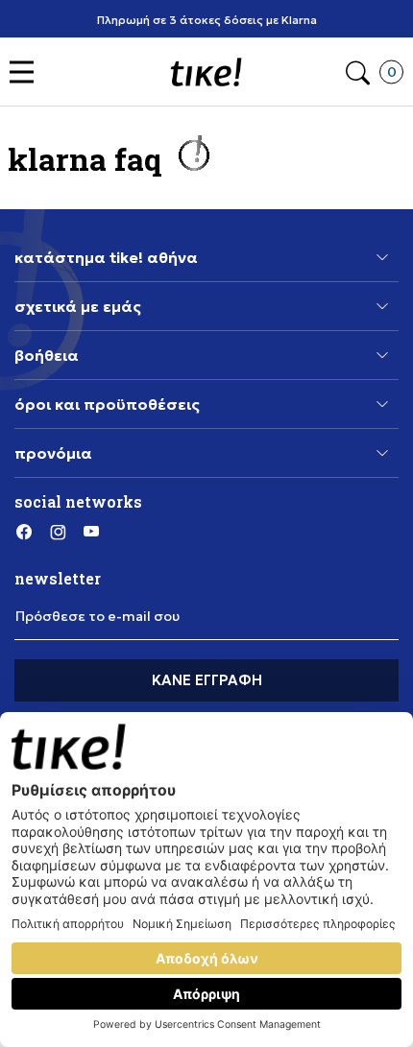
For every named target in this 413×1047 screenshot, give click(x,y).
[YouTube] (91, 530)
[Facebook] (24, 530)
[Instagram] (57, 530)
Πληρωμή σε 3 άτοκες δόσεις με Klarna (207, 19)
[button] (26, 72)
